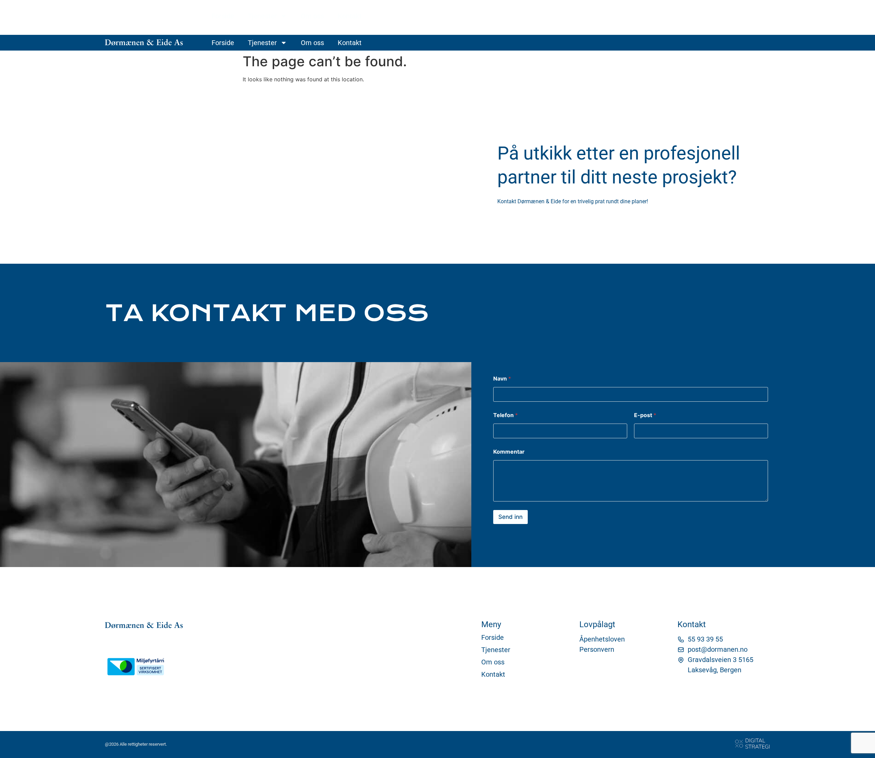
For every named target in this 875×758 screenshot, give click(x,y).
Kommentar (509, 452)
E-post (645, 415)
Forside (223, 16)
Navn (502, 378)
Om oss (312, 16)
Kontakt (350, 16)
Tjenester (262, 16)
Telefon (505, 415)
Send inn (510, 516)
